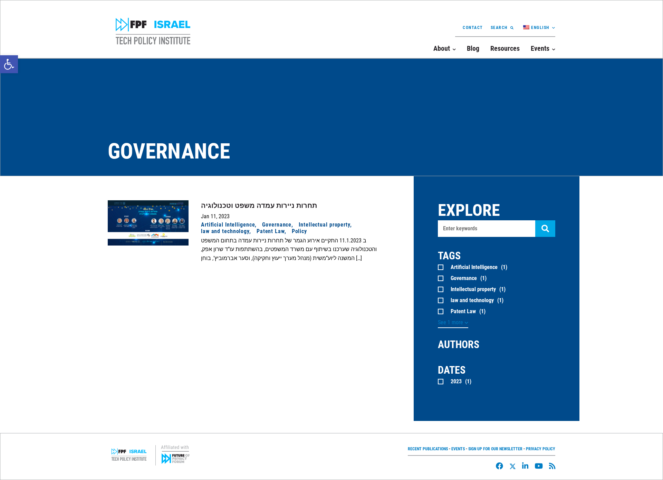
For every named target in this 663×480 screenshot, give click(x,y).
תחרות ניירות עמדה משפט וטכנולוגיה (259, 205)
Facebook (499, 466)
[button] (9, 64)
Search (499, 27)
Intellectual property (324, 224)
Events (458, 449)
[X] (512, 466)
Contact (473, 27)
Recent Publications (428, 449)
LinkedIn (525, 466)
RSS (552, 466)
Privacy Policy (540, 449)
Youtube (539, 466)
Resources (505, 48)
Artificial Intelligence (228, 224)
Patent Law (271, 231)
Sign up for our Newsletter (495, 449)
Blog (473, 48)
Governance (276, 224)
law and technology (225, 231)
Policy (299, 231)
